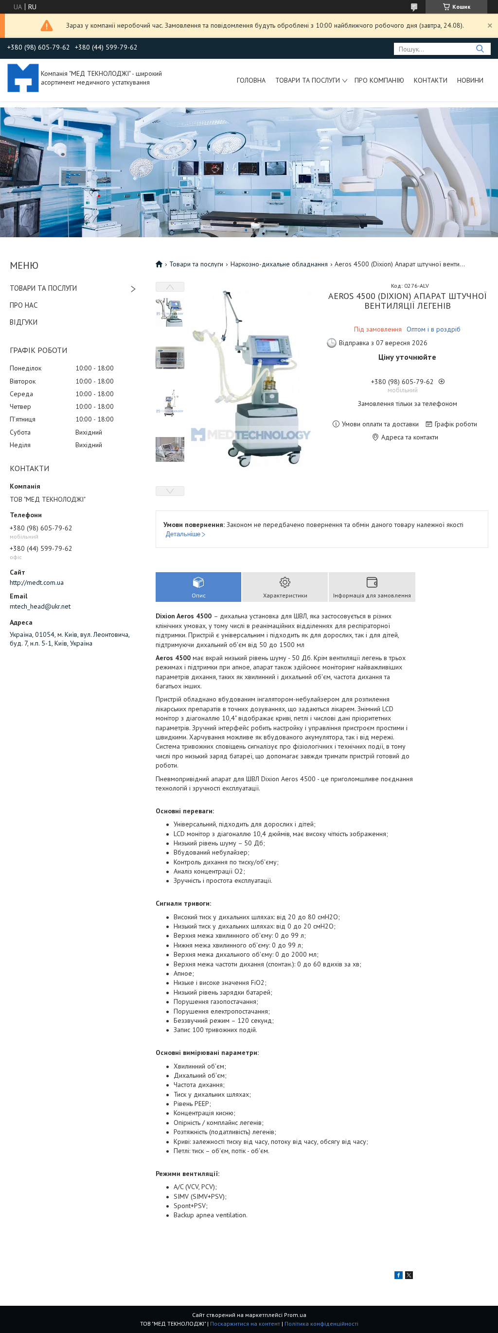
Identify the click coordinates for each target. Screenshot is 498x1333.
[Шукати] (480, 49)
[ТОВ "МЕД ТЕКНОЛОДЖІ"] (23, 77)
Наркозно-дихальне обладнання (279, 264)
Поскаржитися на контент (245, 1323)
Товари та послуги (307, 80)
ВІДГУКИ (23, 322)
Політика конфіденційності (321, 1323)
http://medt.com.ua (37, 582)
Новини (470, 80)
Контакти (430, 80)
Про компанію (379, 80)
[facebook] (398, 1276)
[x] (409, 1276)
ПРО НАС (23, 305)
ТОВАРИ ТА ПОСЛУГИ (43, 288)
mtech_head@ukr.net (40, 606)
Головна (251, 80)
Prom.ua (295, 1314)
